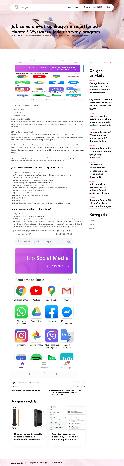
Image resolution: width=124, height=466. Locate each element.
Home (69, 7)
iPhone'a (87, 7)
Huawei (77, 7)
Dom (13, 36)
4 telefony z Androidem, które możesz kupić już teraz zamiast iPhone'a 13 (98, 171)
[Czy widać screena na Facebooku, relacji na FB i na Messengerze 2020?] (67, 418)
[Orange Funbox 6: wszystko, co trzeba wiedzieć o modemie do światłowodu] (29, 418)
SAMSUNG (97, 7)
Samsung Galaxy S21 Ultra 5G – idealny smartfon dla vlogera (100, 203)
